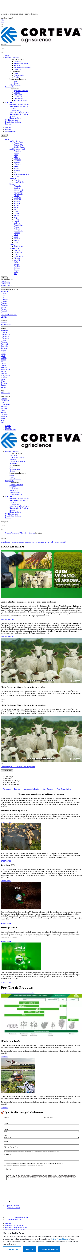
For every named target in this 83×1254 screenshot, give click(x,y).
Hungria (16, 213)
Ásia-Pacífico (14, 248)
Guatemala (17, 164)
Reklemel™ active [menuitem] (20, 100)
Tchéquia (17, 239)
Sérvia (16, 237)
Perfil (5, 1135)
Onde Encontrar (10, 782)
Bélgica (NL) (18, 192)
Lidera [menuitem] (16, 81)
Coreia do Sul (18, 256)
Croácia (16, 196)
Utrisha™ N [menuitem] (18, 97)
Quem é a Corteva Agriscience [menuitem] (20, 104)
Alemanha (17, 186)
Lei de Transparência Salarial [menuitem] (19, 112)
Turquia (16, 241)
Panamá (16, 168)
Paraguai (17, 170)
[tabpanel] (41, 891)
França (16, 209)
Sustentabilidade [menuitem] (15, 110)
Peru (15, 172)
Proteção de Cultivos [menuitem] (21, 63)
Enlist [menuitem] (16, 73)
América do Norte (16, 141)
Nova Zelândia (19, 182)
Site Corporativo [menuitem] (10, 131)
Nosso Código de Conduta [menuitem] (19, 114)
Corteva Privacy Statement (60, 1239)
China (16, 254)
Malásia (16, 264)
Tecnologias (9, 777)
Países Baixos (18, 225)
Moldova (17, 223)
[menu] (2, 24)
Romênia (17, 233)
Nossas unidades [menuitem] (15, 118)
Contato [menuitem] (8, 127)
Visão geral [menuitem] (18, 61)
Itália (15, 217)
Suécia (16, 235)
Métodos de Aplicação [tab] (31, 789)
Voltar (7, 56)
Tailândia (17, 268)
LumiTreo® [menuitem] (18, 95)
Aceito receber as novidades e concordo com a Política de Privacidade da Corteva (34, 1163)
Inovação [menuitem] (13, 108)
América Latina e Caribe (18, 149)
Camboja (17, 250)
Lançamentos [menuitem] (9, 87)
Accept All (30, 1249)
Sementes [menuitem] (17, 65)
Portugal (17, 229)
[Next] (4, 699)
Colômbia (17, 159)
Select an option (7, 770)
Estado (7, 1129)
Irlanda (16, 215)
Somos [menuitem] (16, 83)
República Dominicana (22, 174)
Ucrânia (16, 242)
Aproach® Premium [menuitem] (21, 91)
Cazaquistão (18, 252)
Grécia (16, 211)
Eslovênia (17, 201)
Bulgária (17, 188)
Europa (12, 184)
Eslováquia (17, 200)
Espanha (17, 203)
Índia (15, 274)
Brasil (16, 155)
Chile (16, 157)
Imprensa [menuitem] (8, 124)
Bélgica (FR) (18, 190)
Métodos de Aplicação (12, 781)
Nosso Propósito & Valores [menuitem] (19, 106)
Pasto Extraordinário (12, 784)
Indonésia (17, 260)
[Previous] (2, 699)
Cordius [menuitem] (16, 77)
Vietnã (16, 272)
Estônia (16, 205)
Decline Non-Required (49, 1249)
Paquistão (17, 266)
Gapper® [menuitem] (17, 93)
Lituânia (16, 221)
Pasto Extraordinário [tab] (64, 789)
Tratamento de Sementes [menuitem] (22, 67)
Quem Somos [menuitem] (9, 102)
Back (7, 139)
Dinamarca (17, 198)
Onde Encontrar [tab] (47, 789)
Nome (6, 1117)
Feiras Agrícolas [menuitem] (15, 85)
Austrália (13, 178)
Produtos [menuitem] (8, 129)
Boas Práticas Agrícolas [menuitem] (13, 122)
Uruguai (16, 176)
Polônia (16, 227)
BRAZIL (4, 135)
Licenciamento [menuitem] (15, 71)
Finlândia (17, 207)
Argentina (17, 151)
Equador (17, 162)
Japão (16, 262)
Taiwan (16, 270)
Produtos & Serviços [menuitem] (17, 59)
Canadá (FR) (18, 145)
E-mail (6, 1141)
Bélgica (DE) (18, 194)
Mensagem (8, 1154)
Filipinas (17, 258)
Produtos (8, 779)
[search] (2, 52)
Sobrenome (48, 1117)
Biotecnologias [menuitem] (19, 75)
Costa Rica (17, 161)
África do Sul (18, 246)
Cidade (6, 1123)
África (12, 244)
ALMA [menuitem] (12, 116)
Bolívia (16, 153)
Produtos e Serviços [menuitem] (12, 58)
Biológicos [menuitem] (17, 69)
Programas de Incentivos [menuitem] (18, 79)
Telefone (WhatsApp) (12, 1147)
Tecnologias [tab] (7, 789)
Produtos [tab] (17, 789)
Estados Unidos (19, 147)
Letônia (16, 219)
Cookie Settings (12, 1249)
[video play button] (2, 701)
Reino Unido (18, 231)
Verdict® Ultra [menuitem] (19, 98)
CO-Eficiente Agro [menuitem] (11, 120)
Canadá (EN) (18, 143)
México (16, 166)
